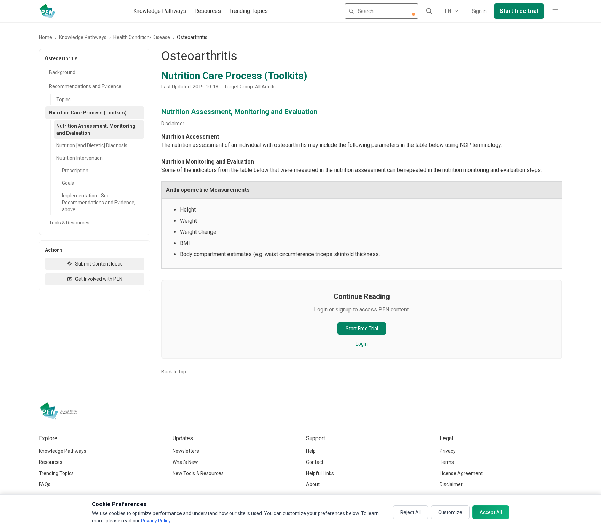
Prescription (75, 170)
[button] (413, 14)
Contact (314, 462)
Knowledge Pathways (159, 11)
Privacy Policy (155, 520)
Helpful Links (320, 473)
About (313, 484)
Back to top (173, 371)
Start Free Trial (362, 328)
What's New (185, 462)
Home (45, 37)
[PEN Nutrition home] (47, 11)
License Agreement (461, 473)
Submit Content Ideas (99, 264)
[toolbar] (413, 14)
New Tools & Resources (198, 473)
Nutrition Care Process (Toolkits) (88, 113)
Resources (207, 11)
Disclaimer (172, 123)
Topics (63, 99)
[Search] (429, 11)
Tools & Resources (69, 223)
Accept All (491, 512)
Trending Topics (248, 11)
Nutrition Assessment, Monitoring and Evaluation (95, 129)
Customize (450, 512)
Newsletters (186, 451)
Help (311, 451)
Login (362, 344)
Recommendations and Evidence (85, 86)
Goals (68, 183)
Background (62, 72)
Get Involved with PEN (98, 279)
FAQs (44, 484)
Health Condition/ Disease (141, 37)
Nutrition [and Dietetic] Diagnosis (91, 145)
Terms (447, 462)
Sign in (479, 11)
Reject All (410, 512)
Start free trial (519, 11)
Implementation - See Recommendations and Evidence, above (98, 202)
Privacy (448, 451)
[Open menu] (555, 11)
